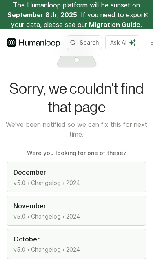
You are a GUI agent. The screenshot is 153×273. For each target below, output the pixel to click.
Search (89, 42)
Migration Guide (114, 24)
